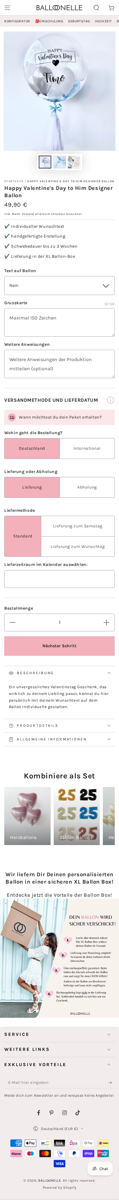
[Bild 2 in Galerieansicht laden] (59, 162)
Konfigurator (17, 21)
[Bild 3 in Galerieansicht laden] (74, 162)
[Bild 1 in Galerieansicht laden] (45, 162)
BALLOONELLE (49, 1181)
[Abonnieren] (111, 1082)
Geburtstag (79, 21)
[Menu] (7, 8)
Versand (28, 214)
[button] (96, 8)
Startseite (13, 181)
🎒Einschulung (49, 21)
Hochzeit (103, 21)
